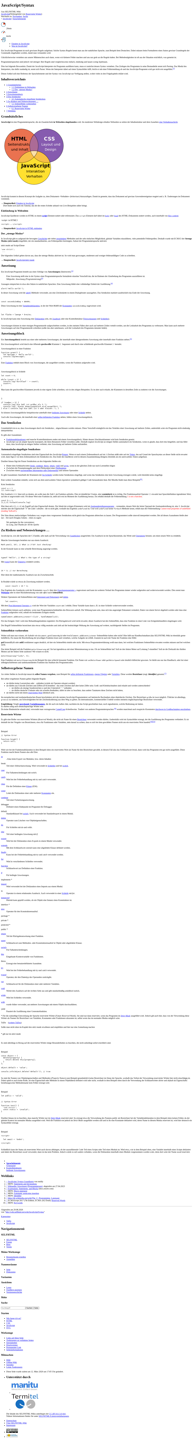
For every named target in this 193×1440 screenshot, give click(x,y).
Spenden (10, 1365)
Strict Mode (125, 1016)
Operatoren (140, 536)
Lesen (8, 1287)
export (3, 839)
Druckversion (12, 1345)
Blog (8, 1244)
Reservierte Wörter (33, 14)
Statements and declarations (25, 1184)
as (2, 756)
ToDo (8, 1221)
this (2, 954)
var (2, 982)
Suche (25, 16)
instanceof (5, 898)
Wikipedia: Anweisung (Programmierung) (25, 1186)
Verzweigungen (90, 319)
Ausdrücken (75, 536)
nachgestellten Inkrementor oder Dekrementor (39, 470)
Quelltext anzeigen (14, 1290)
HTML (9, 1321)
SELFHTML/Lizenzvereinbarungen (54, 1416)
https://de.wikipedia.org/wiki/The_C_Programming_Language (33, 1198)
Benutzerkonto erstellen (16, 1257)
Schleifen (104, 319)
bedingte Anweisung (60, 413)
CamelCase (60, 709)
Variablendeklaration (31, 306)
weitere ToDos (15, 1023)
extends (4, 845)
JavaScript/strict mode (25, 260)
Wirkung (5, 592)
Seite (8, 1269)
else (2, 832)
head (116, 216)
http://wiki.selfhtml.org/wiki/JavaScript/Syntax (25, 1212)
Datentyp (22, 562)
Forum (9, 1242)
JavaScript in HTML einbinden (29, 228)
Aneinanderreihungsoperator (102, 506)
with (3, 1002)
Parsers (65, 454)
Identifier (17, 1196)
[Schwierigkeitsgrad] (3, 34)
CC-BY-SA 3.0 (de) (57, 1414)
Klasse (29, 786)
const (3, 791)
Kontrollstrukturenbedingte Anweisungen (15, 1169)
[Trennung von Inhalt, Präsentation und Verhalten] (34, 192)
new (3, 909)
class (3, 784)
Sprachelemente (19, 19)
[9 (151, 722)
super (3, 940)
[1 (174, 69)
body (107, 216)
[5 (131, 339)
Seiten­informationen (14, 1350)
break (32, 466)
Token (132, 454)
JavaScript (5, 14)
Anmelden (10, 1259)
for (2, 859)
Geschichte (42, 239)
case (3, 770)
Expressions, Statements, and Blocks (23, 1189)
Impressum (10, 1425)
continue (39, 466)
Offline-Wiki (11, 1362)
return (52, 466)
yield (58, 466)
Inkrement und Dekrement (48, 597)
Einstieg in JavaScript (20, 44)
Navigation (17, 16)
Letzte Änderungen (14, 1367)
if (1, 873)
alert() (28, 293)
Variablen (116, 674)
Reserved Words (58, 1200)
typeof (7, 562)
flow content (173, 216)
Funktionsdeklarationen (16, 439)
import (3, 884)
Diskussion (10, 1272)
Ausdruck (56, 319)
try (2, 968)
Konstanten (67, 306)
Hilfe (8, 1360)
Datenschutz (11, 1420)
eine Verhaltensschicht (168, 122)
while (3, 995)
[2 (72, 271)
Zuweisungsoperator (66, 590)
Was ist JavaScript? (19, 46)
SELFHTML (11, 1240)
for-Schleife (47, 475)
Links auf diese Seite (15, 1338)
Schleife (81, 413)
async (66, 466)
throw (46, 466)
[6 (141, 479)
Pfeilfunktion (61, 468)
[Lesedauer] (3, 26)
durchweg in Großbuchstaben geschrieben (172, 709)
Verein (9, 1247)
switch (65, 766)
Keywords (18, 1203)
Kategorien (5, 1216)
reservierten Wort (35, 693)
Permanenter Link (13, 1347)
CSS (8, 1323)
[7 (165, 674)
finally (3, 852)
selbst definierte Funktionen (82, 674)
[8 (115, 709)
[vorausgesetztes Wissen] (3, 41)
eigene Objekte (101, 674)
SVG (8, 1328)
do (2, 825)
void (3, 988)
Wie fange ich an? (13, 1318)
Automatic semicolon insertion (26, 1193)
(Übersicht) (13, 1164)
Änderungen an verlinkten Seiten (20, 1340)
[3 (42, 278)
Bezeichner (82, 719)
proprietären (61, 239)
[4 (112, 283)
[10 (153, 722)
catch (3, 777)
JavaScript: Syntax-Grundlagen (21, 1181)
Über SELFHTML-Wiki (16, 1423)
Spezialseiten (11, 1343)
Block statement (20, 1191)
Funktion (9, 363)
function (4, 866)
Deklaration (40, 319)
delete (65, 597)
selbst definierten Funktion (49, 417)
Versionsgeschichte (14, 1292)
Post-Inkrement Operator (20, 605)
